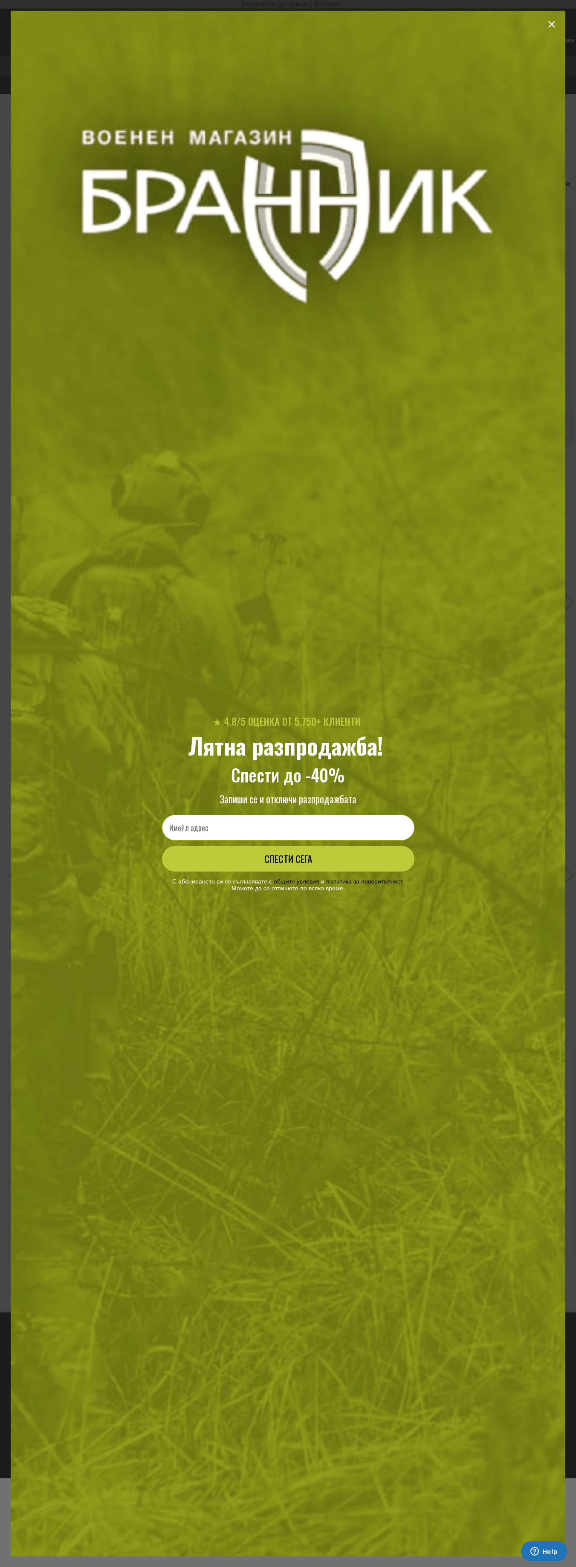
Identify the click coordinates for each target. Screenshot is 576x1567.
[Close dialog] (552, 24)
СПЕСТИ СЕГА (288, 859)
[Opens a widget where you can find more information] (544, 1552)
